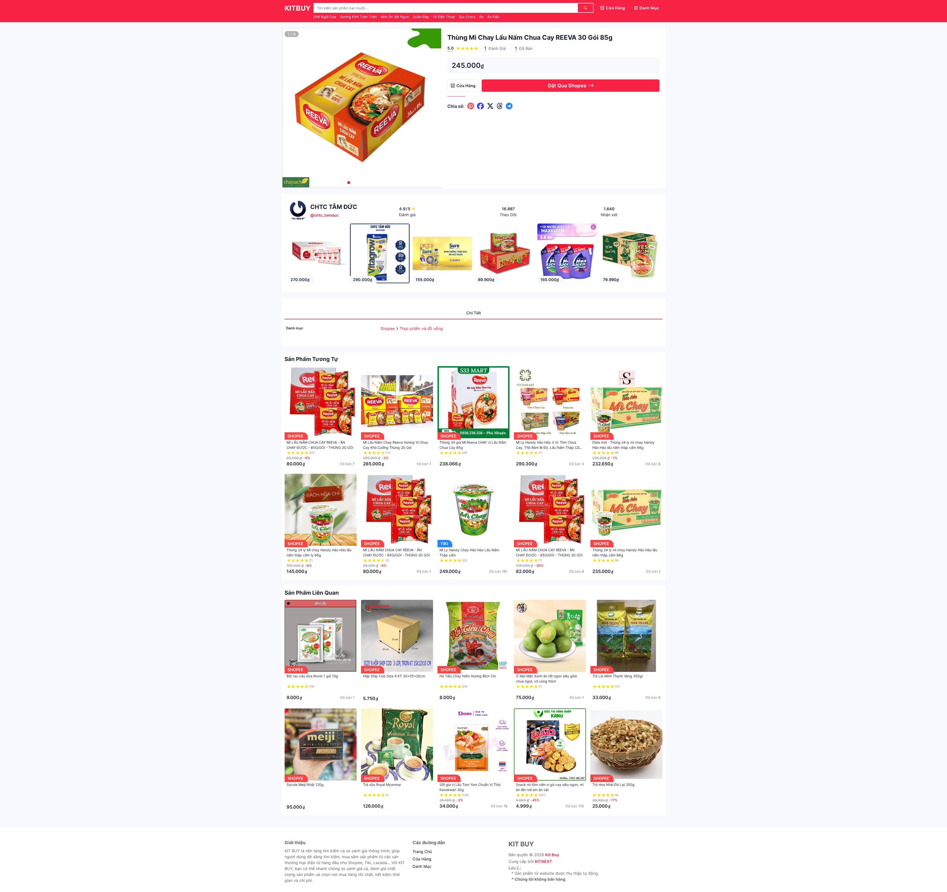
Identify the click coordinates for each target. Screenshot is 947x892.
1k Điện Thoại (444, 17)
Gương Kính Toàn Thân (359, 17)
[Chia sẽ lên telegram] (509, 106)
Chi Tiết (473, 312)
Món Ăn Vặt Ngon (395, 17)
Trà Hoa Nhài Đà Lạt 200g (613, 784)
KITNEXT (543, 861)
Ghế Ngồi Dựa (325, 17)
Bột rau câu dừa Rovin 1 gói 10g (312, 676)
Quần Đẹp (421, 17)
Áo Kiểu (493, 17)
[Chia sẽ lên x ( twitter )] (490, 106)
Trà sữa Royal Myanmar (382, 784)
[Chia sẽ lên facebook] (480, 106)
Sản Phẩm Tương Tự (311, 359)
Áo (481, 17)
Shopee (388, 328)
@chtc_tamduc (324, 215)
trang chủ (422, 851)
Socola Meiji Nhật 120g (305, 784)
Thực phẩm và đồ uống (421, 328)
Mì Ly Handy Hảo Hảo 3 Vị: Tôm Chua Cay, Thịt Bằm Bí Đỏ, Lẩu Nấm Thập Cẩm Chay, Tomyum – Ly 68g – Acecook (549, 447)
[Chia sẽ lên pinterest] (470, 106)
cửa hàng (422, 858)
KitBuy (297, 8)
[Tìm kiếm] (585, 7)
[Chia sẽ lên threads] (500, 106)
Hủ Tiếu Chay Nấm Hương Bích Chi (467, 676)
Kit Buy (552, 854)
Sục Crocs (467, 17)
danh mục (422, 866)
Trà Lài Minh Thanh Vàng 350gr (617, 676)
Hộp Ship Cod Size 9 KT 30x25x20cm (394, 676)
